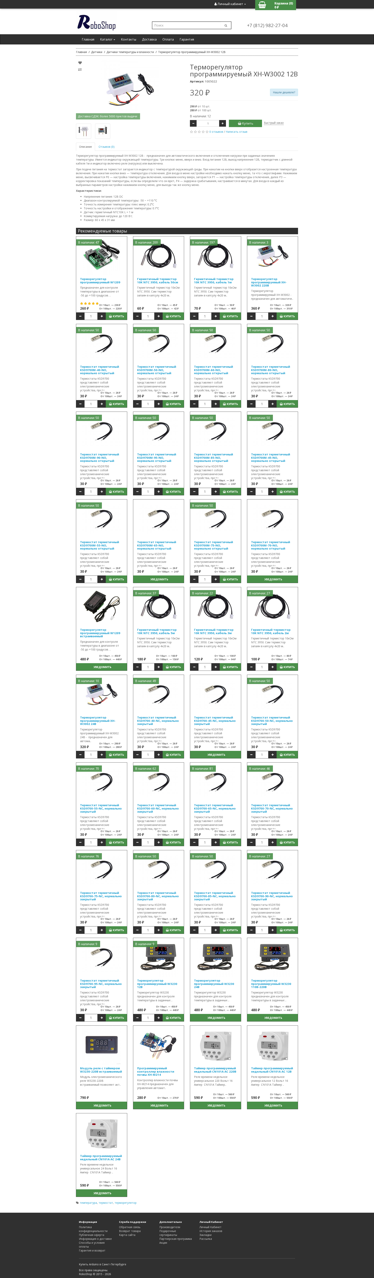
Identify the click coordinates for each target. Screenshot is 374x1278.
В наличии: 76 (88, 856)
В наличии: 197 (203, 242)
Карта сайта (127, 1235)
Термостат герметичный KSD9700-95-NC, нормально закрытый (101, 983)
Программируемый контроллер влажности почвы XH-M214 (155, 1071)
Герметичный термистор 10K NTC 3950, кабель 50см (157, 280)
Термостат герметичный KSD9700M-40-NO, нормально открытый (99, 370)
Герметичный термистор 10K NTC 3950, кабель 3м (214, 631)
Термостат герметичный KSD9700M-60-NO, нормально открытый (213, 370)
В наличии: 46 (259, 768)
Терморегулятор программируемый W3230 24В (214, 983)
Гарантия (187, 39)
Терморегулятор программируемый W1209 (100, 280)
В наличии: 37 (145, 593)
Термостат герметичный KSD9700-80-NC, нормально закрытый (158, 896)
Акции (163, 1242)
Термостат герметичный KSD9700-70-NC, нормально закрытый (272, 808)
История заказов (210, 1231)
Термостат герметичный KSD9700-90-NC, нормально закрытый (272, 896)
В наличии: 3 (258, 242)
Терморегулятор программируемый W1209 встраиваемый (100, 633)
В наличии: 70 (88, 768)
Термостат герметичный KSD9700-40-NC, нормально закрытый (158, 720)
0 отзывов (216, 131)
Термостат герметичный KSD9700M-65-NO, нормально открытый (156, 545)
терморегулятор (126, 1203)
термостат (106, 1203)
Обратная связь (129, 1227)
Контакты (128, 39)
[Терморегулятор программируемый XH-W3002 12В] (130, 90)
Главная (88, 39)
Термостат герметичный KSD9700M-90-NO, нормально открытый (99, 457)
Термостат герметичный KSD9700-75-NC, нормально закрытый (101, 896)
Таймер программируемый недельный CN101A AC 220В (215, 1069)
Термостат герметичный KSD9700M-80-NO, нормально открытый (270, 370)
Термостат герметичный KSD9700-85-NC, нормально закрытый (215, 896)
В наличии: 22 (202, 593)
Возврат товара (130, 1231)
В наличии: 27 (259, 593)
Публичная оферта (91, 1235)
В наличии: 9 (87, 944)
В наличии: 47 (88, 242)
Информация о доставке (95, 1239)
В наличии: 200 (146, 242)
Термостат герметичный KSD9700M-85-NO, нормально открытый (213, 457)
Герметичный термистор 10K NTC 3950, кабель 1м (214, 280)
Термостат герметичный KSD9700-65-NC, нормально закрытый (215, 808)
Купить (247, 123)
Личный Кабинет (210, 1227)
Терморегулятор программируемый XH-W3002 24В (98, 720)
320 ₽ (200, 93)
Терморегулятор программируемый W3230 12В (157, 983)
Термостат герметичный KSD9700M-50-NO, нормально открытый (156, 370)
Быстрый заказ (274, 123)
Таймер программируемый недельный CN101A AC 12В (272, 1069)
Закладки (205, 1235)
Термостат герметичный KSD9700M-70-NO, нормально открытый (270, 545)
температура (88, 1203)
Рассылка (205, 1239)
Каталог (106, 39)
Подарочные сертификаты (168, 1233)
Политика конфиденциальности (93, 1229)
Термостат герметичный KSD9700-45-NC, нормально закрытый (215, 720)
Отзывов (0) (107, 146)
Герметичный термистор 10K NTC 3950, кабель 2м (271, 631)
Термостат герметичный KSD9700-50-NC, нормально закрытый (272, 720)
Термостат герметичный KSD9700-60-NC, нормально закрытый (158, 808)
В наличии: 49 (145, 681)
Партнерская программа (175, 1239)
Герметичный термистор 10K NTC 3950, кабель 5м (157, 631)
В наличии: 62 (145, 768)
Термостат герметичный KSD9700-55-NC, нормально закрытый (101, 808)
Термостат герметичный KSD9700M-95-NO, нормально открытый (156, 457)
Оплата (168, 39)
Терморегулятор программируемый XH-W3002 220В (269, 282)
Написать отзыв (236, 131)
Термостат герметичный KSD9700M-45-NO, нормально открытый (270, 457)
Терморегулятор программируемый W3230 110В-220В (271, 983)
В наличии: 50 (88, 330)
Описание (85, 146)
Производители (169, 1227)
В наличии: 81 (202, 768)
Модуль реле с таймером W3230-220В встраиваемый (101, 1069)
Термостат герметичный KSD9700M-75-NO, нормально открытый (213, 545)
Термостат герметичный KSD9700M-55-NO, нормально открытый (99, 545)
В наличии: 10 (88, 681)
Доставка (149, 39)
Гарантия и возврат (92, 1250)
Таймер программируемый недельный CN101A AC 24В (101, 1157)
